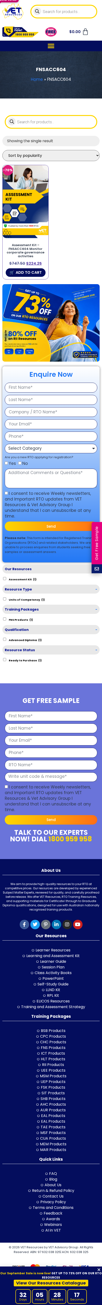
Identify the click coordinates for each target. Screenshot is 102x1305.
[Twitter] (35, 924)
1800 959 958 (70, 839)
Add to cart (29, 272)
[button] (51, 46)
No (25, 463)
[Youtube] (78, 924)
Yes (12, 463)
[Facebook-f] (24, 924)
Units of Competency (27, 599)
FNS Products (21, 619)
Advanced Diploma (25, 640)
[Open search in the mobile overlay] (64, 11)
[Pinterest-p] (46, 924)
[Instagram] (67, 924)
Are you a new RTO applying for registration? (39, 457)
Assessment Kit (23, 579)
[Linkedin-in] (56, 924)
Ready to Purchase (25, 660)
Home (37, 79)
